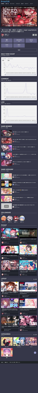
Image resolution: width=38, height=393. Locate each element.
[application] (19, 69)
